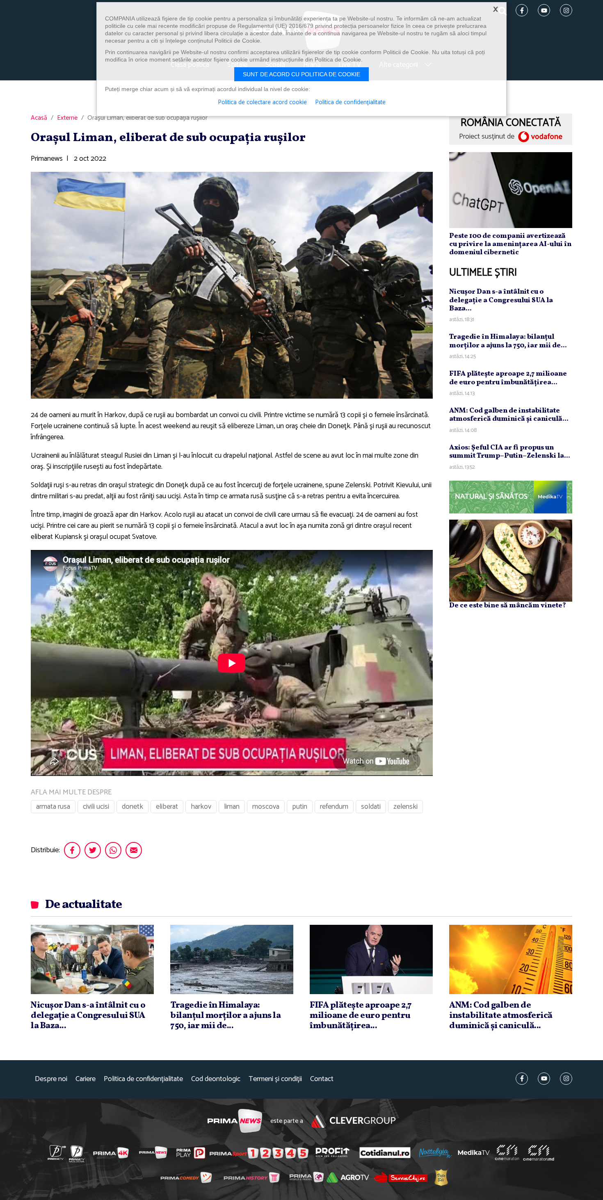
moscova (265, 807)
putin (299, 807)
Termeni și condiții (275, 1079)
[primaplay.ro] (190, 1153)
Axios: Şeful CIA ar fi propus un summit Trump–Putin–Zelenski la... (509, 452)
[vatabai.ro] (441, 1177)
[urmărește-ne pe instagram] (566, 1078)
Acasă (39, 118)
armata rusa (53, 807)
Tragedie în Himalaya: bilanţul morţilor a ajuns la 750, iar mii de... (508, 341)
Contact (321, 1079)
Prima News (235, 1121)
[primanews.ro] (153, 1152)
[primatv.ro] (57, 1152)
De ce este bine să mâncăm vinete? (507, 605)
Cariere (85, 1079)
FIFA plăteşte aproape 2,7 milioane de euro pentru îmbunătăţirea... (508, 378)
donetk (132, 807)
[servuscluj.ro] (400, 1177)
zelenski (405, 807)
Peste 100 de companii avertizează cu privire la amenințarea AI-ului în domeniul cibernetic (510, 244)
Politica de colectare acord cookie (262, 102)
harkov (201, 807)
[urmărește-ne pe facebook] (522, 1078)
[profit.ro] (332, 1152)
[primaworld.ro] (307, 1177)
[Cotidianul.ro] (385, 1152)
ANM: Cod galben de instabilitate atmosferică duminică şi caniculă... (509, 415)
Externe (67, 118)
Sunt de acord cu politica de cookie (301, 74)
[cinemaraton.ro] (507, 1152)
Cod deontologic (215, 1079)
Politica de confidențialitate (143, 1079)
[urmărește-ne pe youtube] (544, 1078)
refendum (334, 807)
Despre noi (51, 1079)
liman (232, 807)
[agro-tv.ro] (348, 1177)
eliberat (167, 807)
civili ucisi (96, 807)
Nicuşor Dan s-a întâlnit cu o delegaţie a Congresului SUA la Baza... (501, 300)
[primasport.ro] (259, 1153)
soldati (371, 807)
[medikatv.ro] (474, 1152)
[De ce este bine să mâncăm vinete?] (510, 560)
